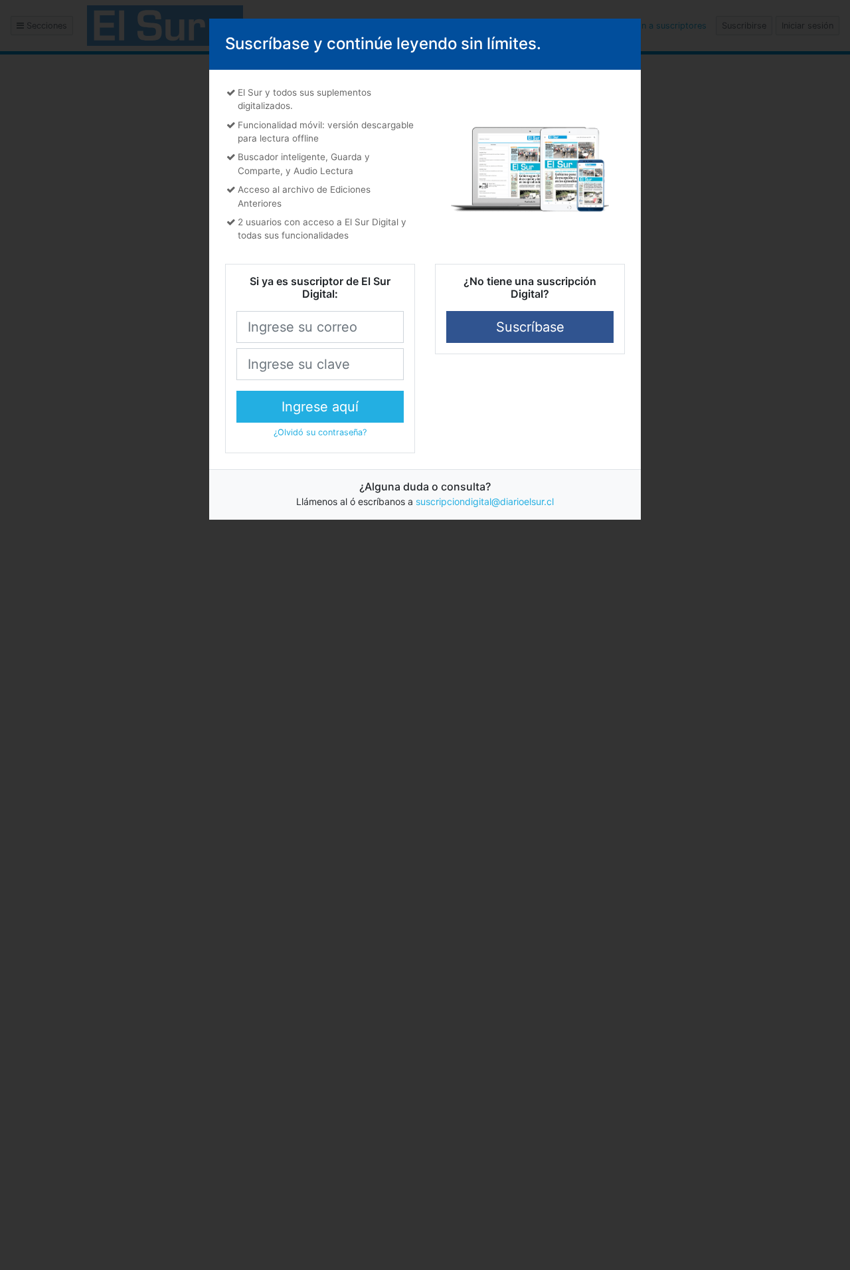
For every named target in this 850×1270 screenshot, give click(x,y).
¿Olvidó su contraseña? (320, 432)
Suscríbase (530, 327)
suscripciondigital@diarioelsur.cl (485, 501)
